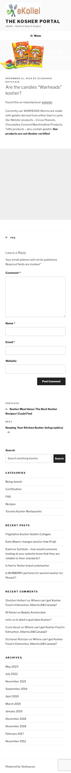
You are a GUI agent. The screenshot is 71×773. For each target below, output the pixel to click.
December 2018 (15, 718)
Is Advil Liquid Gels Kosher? (34, 619)
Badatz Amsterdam (33, 612)
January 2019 (13, 711)
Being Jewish (13, 481)
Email (10, 342)
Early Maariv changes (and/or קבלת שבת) (30, 541)
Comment (13, 273)
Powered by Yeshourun (20, 766)
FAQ (13, 237)
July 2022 (11, 674)
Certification (13, 489)
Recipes (10, 504)
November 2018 (15, 726)
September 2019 (16, 689)
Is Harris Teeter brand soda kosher (27, 565)
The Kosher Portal (32, 21)
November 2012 (15, 741)
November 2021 (15, 681)
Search (10, 450)
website (47, 102)
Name (10, 323)
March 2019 (13, 704)
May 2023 (11, 666)
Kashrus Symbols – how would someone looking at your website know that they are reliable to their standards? (32, 554)
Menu (37, 35)
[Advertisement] (35, 184)
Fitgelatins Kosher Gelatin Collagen (28, 534)
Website (11, 361)
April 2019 (12, 696)
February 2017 (14, 733)
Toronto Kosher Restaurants (23, 511)
